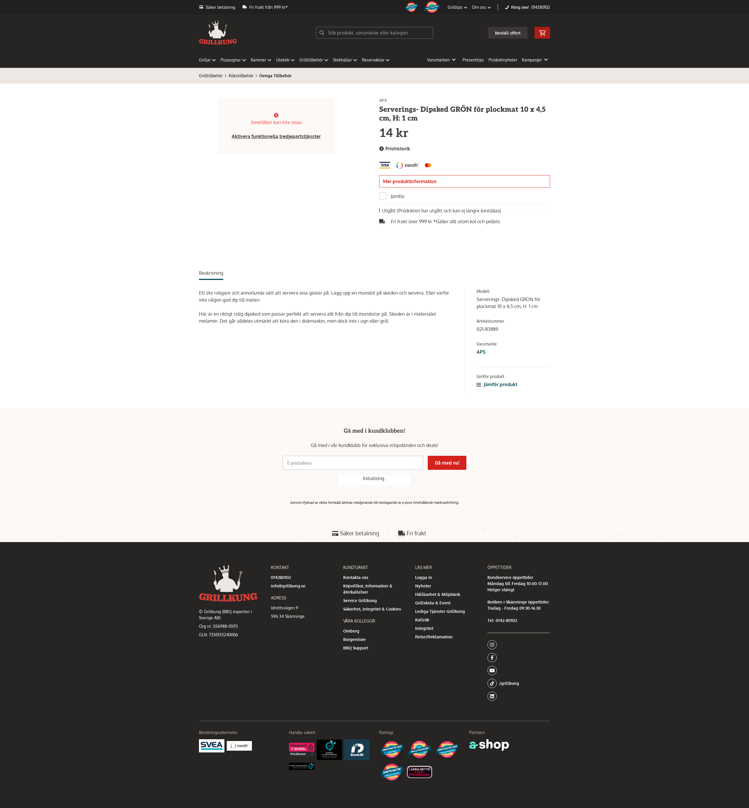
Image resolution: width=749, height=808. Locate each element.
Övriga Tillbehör (275, 75)
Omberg (351, 630)
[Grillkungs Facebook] (517, 657)
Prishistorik (397, 149)
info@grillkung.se (288, 585)
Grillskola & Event (433, 602)
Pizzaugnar (231, 59)
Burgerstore (354, 639)
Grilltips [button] (456, 7)
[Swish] (239, 745)
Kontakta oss (355, 577)
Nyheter (423, 585)
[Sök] (322, 33)
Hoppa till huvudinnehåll (372, 7)
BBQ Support (355, 647)
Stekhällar (342, 59)
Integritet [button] (424, 628)
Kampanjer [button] (532, 59)
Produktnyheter (503, 59)
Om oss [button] (479, 7)
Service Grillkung (360, 600)
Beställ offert (507, 32)
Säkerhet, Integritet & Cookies (372, 608)
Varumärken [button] (438, 59)
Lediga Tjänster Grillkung (440, 611)
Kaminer (258, 59)
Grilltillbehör (311, 59)
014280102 (540, 7)
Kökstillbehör (241, 75)
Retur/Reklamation (434, 636)
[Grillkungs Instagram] (517, 644)
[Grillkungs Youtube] (517, 670)
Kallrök (422, 619)
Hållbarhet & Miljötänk (437, 594)
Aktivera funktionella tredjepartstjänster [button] (276, 136)
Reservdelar (373, 59)
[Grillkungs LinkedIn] (518, 696)
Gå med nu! (447, 463)
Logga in (423, 577)
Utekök (282, 59)
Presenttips (473, 59)
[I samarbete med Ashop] (489, 745)
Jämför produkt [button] (499, 384)
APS (481, 352)
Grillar (205, 59)
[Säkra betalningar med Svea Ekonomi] (211, 745)
